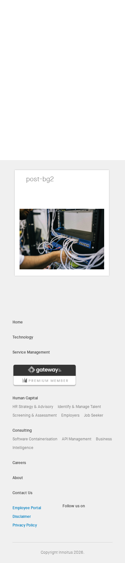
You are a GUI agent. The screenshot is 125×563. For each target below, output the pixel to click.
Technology (23, 337)
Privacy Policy (25, 525)
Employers (70, 415)
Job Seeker (93, 415)
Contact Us (22, 492)
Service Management (31, 352)
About (18, 477)
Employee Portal (27, 507)
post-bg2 (40, 179)
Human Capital (25, 398)
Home (18, 322)
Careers (19, 462)
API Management (76, 439)
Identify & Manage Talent (79, 406)
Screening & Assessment (35, 415)
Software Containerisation (35, 439)
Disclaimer (22, 516)
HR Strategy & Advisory (33, 406)
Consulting (22, 430)
